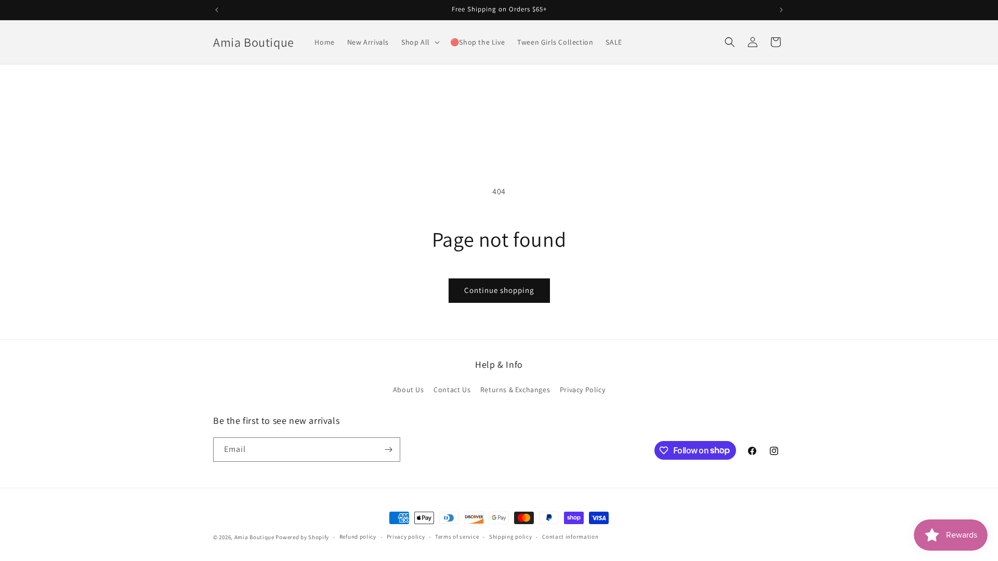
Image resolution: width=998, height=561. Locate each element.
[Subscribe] (388, 449)
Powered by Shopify (302, 537)
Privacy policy (406, 536)
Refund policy (357, 536)
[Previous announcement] (216, 10)
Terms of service (457, 536)
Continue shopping (499, 290)
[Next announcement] (781, 10)
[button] (419, 42)
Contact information (570, 536)
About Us (408, 389)
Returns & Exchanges (515, 389)
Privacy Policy (582, 389)
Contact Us (452, 389)
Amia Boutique (254, 537)
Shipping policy (510, 536)
